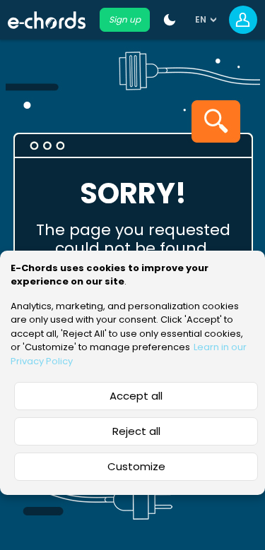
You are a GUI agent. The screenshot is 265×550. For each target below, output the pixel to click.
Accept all (136, 395)
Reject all (136, 431)
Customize (136, 466)
